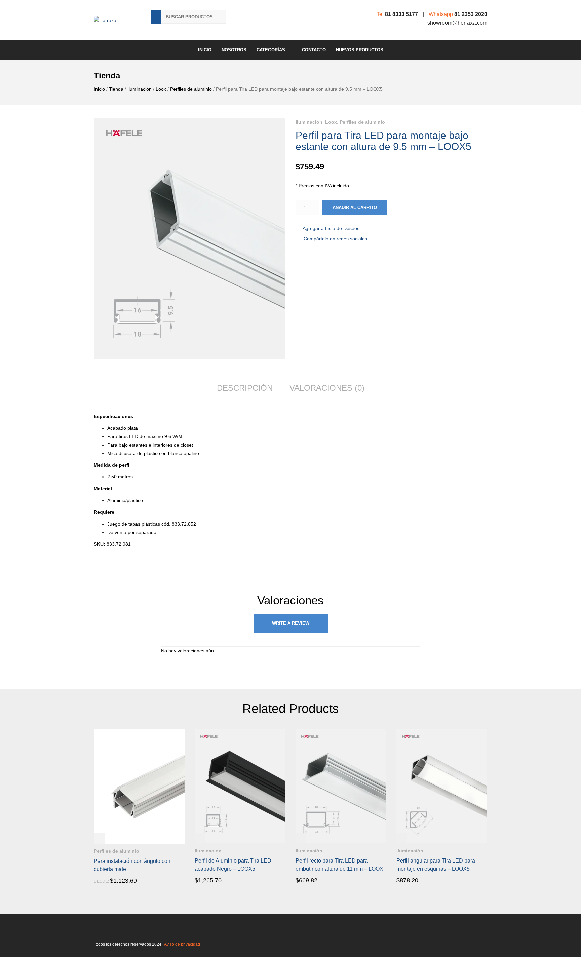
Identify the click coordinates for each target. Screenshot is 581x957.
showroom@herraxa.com (457, 23)
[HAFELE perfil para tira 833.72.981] (189, 238)
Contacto (314, 49)
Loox (161, 89)
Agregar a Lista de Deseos (331, 228)
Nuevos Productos (359, 49)
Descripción (245, 387)
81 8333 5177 (401, 14)
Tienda (116, 89)
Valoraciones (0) (326, 387)
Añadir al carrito (355, 207)
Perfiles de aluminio (191, 89)
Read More (113, 881)
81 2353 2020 (470, 14)
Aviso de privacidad (182, 944)
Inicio (204, 49)
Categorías (271, 49)
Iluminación (139, 89)
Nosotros (234, 49)
